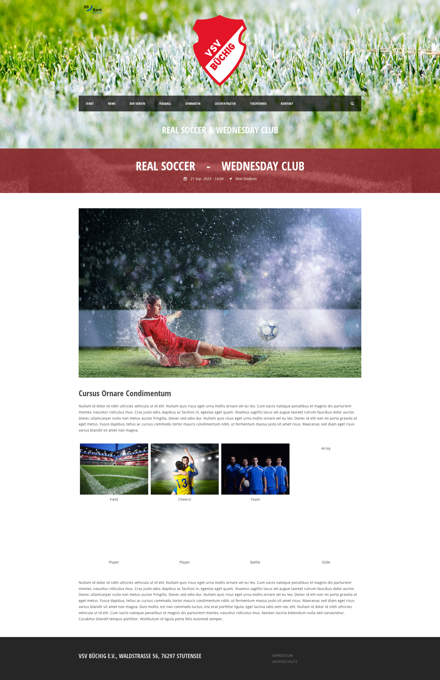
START (90, 103)
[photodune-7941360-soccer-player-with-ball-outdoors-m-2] (185, 531)
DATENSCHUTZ (284, 661)
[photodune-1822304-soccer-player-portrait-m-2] (114, 531)
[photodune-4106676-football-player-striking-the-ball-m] (220, 292)
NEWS (111, 103)
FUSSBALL (165, 103)
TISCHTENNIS (258, 103)
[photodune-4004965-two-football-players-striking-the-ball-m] (255, 531)
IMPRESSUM (282, 655)
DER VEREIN (137, 103)
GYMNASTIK (193, 103)
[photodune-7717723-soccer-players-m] (185, 469)
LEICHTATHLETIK (225, 103)
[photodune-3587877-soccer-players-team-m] (255, 469)
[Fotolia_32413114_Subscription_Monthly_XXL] (114, 469)
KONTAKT (287, 103)
